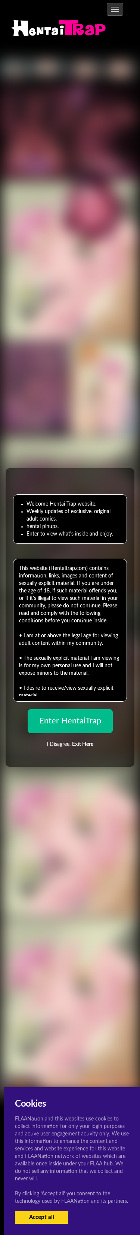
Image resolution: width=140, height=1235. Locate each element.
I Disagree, (70, 744)
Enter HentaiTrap (70, 721)
